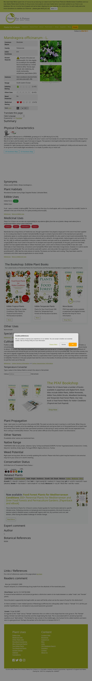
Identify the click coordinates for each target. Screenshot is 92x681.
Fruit (16, 201)
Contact (44, 650)
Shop (56, 27)
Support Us (45, 640)
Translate (19, 118)
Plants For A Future (12, 27)
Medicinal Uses (17, 638)
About (41, 27)
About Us (44, 653)
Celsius (6, 374)
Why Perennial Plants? (19, 644)
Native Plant (34, 27)
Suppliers (63, 27)
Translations (16, 655)
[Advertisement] (82, 71)
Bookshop (44, 638)
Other (81, 478)
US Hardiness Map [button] (26, 152)
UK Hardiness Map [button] (11, 152)
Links (43, 644)
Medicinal (75, 478)
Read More (11, 519)
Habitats (15, 653)
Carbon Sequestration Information (42, 363)
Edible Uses (16, 635)
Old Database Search (48, 646)
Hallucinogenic (25, 226)
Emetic (16, 226)
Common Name (20, 478)
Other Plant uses (18, 640)
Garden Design (17, 650)
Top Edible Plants (18, 646)
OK (73, 344)
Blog (69, 27)
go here (39, 574)
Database (25, 27)
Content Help (45, 635)
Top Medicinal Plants (19, 648)
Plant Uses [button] (48, 27)
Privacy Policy (53, 344)
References (7, 214)
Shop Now (67, 320)
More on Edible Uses (18, 214)
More (9, 320)
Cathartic (8, 226)
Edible (68, 478)
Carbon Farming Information (20, 363)
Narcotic (35, 226)
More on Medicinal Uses (19, 257)
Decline (64, 344)
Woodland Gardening (19, 642)
